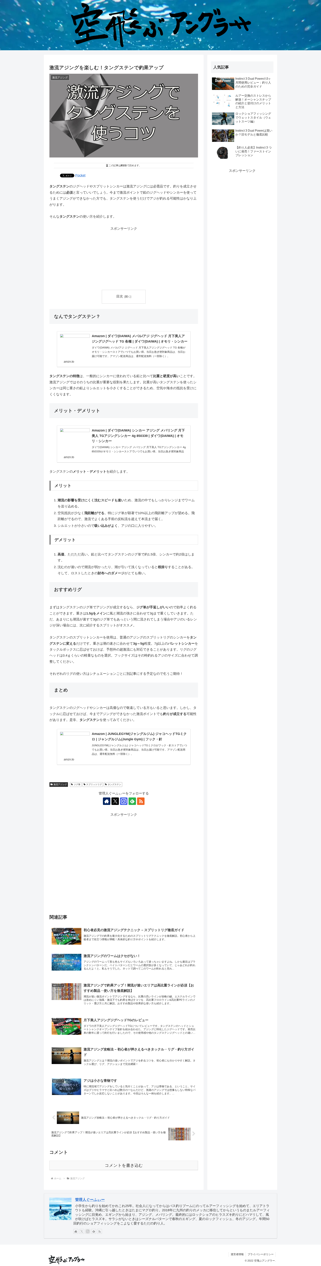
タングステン (114, 784)
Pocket (80, 175)
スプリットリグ (94, 784)
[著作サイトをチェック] (106, 801)
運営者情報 (237, 1254)
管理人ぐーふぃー (90, 1199)
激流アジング (60, 784)
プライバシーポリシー (261, 1254)
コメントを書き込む (124, 1165)
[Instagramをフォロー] (123, 801)
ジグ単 (77, 784)
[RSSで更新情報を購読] (141, 801)
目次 (119, 296)
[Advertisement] (123, 258)
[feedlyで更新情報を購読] (132, 801)
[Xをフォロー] (115, 801)
